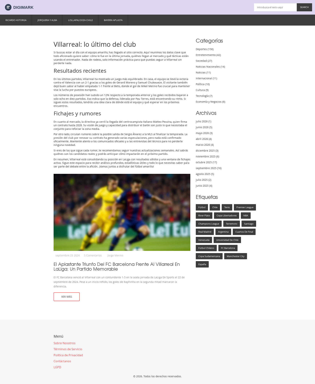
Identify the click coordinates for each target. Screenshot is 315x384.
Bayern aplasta (113, 20)
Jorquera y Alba (47, 20)
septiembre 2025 (208, 168)
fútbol (201, 207)
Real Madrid (204, 231)
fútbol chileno (206, 248)
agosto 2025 (205, 174)
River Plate (204, 215)
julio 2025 (203, 180)
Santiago (249, 223)
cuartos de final (244, 231)
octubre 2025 (206, 162)
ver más (66, 296)
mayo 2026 (204, 133)
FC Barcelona (228, 248)
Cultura (202, 90)
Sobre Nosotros (64, 343)
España (202, 264)
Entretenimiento (208, 55)
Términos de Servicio (68, 349)
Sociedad (204, 60)
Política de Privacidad (68, 355)
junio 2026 (204, 127)
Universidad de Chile (227, 240)
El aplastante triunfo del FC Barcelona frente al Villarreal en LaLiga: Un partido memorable (117, 266)
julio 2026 (203, 121)
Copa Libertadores (227, 215)
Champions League (208, 223)
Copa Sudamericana (209, 256)
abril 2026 (204, 139)
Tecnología (204, 96)
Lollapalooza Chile (80, 20)
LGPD (57, 367)
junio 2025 (204, 185)
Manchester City (235, 256)
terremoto (231, 223)
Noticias (203, 72)
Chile (214, 207)
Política (203, 84)
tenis (227, 207)
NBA (245, 215)
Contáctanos (62, 361)
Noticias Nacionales (210, 66)
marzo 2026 (205, 144)
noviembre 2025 (207, 156)
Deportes (204, 49)
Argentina (223, 231)
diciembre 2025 (207, 150)
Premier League (244, 207)
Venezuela (203, 240)
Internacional (206, 78)
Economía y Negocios (210, 101)
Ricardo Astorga (15, 20)
